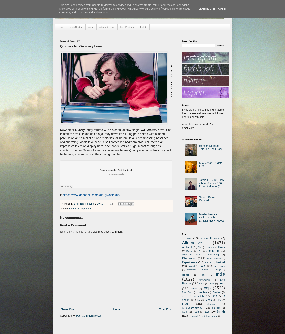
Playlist (193, 288)
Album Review (210, 238)
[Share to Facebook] (129, 204)
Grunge (217, 270)
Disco (189, 251)
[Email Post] (111, 203)
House (204, 275)
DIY (199, 251)
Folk (202, 266)
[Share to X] (125, 204)
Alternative (73, 208)
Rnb (220, 300)
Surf (197, 311)
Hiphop (186, 274)
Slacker (216, 307)
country (210, 247)
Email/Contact (76, 27)
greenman (191, 270)
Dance (221, 247)
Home (60, 27)
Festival (220, 262)
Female (208, 262)
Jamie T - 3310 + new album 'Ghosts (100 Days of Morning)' (211, 183)
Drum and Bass (191, 255)
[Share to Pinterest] (132, 204)
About (91, 27)
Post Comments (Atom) (89, 315)
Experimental (190, 262)
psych (185, 296)
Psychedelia (198, 296)
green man (219, 266)
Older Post (165, 309)
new (212, 283)
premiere (202, 292)
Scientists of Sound (84, 203)
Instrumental (204, 280)
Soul (88, 208)
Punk (214, 296)
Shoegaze (212, 304)
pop (83, 208)
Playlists (143, 27)
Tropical (194, 316)
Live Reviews (127, 27)
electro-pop (214, 254)
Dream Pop (212, 250)
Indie (220, 274)
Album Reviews (107, 27)
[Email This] (119, 204)
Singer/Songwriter (192, 307)
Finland (191, 266)
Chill (200, 247)
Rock (186, 303)
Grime (205, 270)
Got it (222, 8)
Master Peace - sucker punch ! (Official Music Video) (211, 217)
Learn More (206, 8)
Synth (221, 311)
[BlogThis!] (122, 204)
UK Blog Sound (210, 316)
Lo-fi (201, 283)
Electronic (189, 258)
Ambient (187, 247)
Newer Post (68, 309)
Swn (207, 311)
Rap (198, 300)
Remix (208, 300)
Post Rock (187, 292)
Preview (217, 292)
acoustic (187, 238)
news (222, 283)
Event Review (214, 258)
